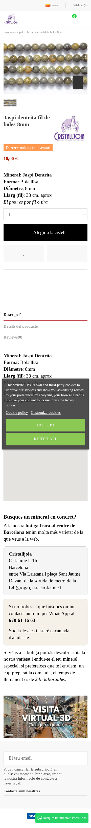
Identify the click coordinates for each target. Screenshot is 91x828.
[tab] (45, 338)
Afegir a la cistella (50, 232)
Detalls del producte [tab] (21, 326)
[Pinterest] (23, 277)
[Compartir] (6, 277)
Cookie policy (17, 412)
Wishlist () (80, 5)
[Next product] (85, 32)
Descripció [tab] (12, 314)
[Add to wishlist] (24, 253)
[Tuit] (14, 277)
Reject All (45, 439)
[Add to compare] (67, 253)
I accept (46, 425)
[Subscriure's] (80, 758)
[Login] (59, 19)
